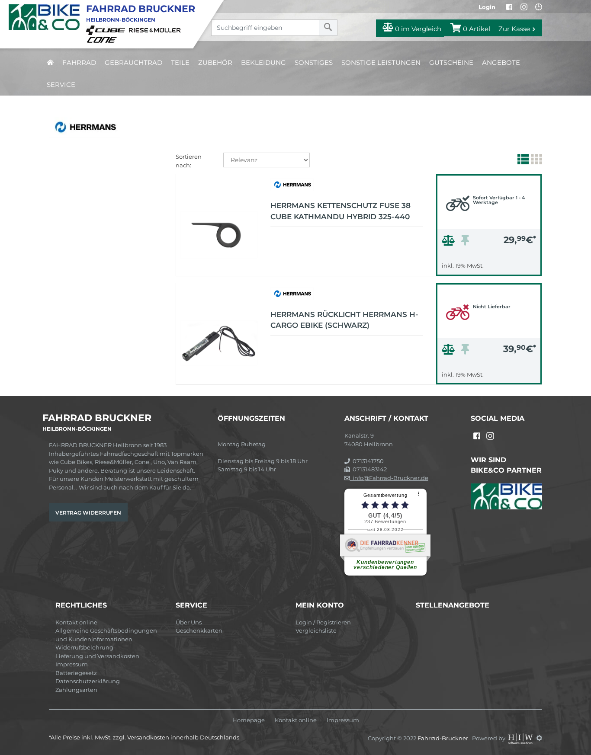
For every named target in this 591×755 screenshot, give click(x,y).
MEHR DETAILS (489, 267)
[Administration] (539, 737)
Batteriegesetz (76, 672)
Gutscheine (451, 62)
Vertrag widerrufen (88, 512)
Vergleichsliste (316, 630)
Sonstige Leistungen (381, 62)
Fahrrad (79, 62)
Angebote (501, 62)
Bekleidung (263, 62)
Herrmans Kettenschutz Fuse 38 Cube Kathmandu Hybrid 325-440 (340, 211)
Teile (180, 62)
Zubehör (215, 62)
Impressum (71, 664)
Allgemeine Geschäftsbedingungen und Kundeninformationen (106, 635)
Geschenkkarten (199, 630)
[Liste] (522, 161)
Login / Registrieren (323, 622)
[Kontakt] (538, 6)
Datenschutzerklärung (87, 681)
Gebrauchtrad (133, 62)
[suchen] (328, 27)
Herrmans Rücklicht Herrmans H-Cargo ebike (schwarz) (344, 320)
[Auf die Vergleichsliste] (449, 243)
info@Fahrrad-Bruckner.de (389, 477)
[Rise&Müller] (156, 29)
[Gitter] (535, 161)
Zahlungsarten (76, 689)
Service (61, 84)
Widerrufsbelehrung (84, 647)
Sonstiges (314, 62)
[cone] (103, 38)
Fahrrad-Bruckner (443, 737)
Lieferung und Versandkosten (97, 656)
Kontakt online (76, 622)
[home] (50, 62)
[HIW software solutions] (521, 737)
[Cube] (107, 29)
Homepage (248, 720)
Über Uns (189, 622)
